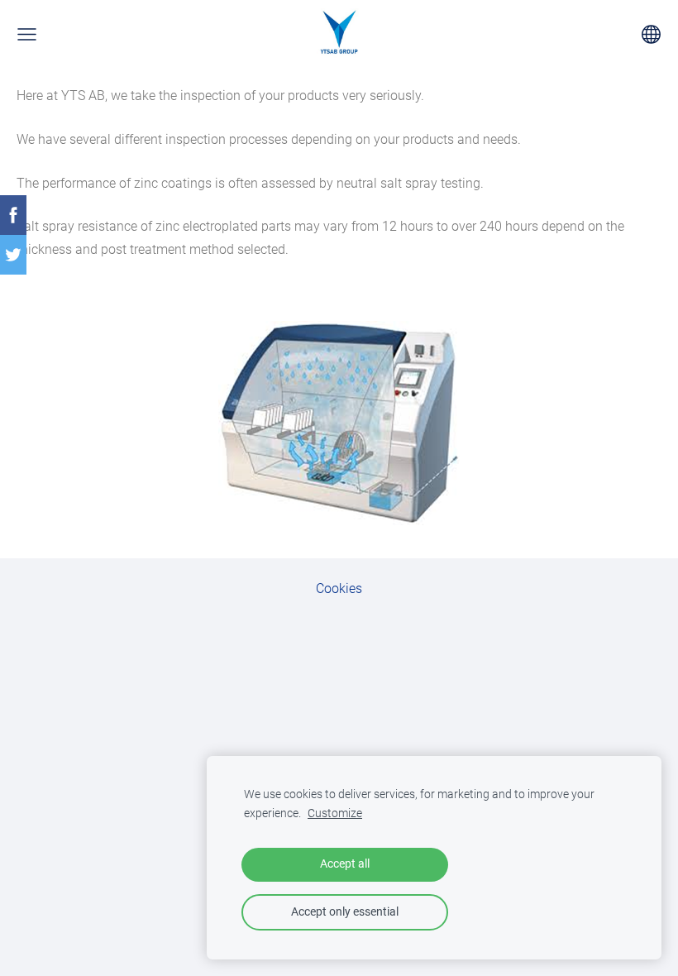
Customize (335, 813)
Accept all (345, 864)
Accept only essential (345, 912)
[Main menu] (27, 34)
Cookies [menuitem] (339, 588)
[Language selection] (651, 34)
